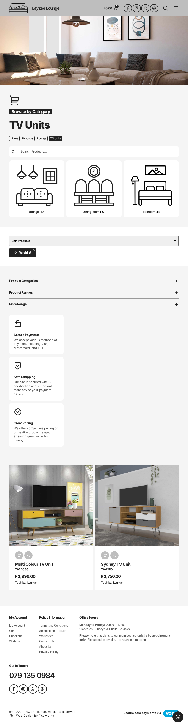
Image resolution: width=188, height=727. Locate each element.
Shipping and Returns (53, 630)
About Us (45, 646)
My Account (17, 625)
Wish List (15, 641)
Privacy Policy (48, 652)
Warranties (46, 636)
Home (14, 138)
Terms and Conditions (53, 625)
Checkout (15, 636)
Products (27, 138)
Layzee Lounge (45, 8)
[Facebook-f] (128, 8)
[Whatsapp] (145, 8)
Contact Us (46, 641)
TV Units (20, 582)
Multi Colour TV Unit (34, 564)
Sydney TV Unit (115, 564)
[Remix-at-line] (154, 8)
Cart (12, 630)
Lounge (41, 138)
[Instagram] (137, 8)
